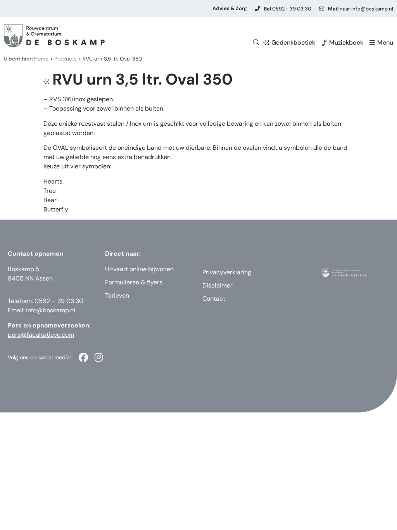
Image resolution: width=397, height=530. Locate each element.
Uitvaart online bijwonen (139, 269)
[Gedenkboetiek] (266, 43)
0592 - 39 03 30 (287, 8)
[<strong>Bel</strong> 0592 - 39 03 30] (257, 8)
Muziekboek (346, 42)
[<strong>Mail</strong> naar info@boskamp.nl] (321, 8)
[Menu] (372, 43)
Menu (385, 42)
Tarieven (117, 295)
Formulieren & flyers (133, 282)
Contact (213, 298)
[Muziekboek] (324, 43)
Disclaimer (217, 285)
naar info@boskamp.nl (360, 8)
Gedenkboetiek (293, 42)
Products (65, 58)
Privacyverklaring (226, 272)
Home (26, 58)
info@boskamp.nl (50, 310)
